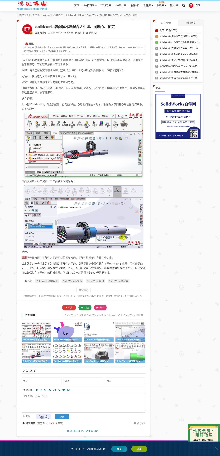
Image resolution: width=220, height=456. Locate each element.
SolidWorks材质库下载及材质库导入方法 (180, 42)
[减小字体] (87, 32)
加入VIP (174, 5)
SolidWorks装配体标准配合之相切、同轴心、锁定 (112, 15)
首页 (76, 5)
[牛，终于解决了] (59, 390)
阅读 (86, 307)
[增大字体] (95, 32)
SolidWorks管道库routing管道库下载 (178, 77)
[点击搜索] (183, 5)
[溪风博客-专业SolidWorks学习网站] (32, 5)
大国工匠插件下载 (168, 30)
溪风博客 (41, 32)
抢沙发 (80, 32)
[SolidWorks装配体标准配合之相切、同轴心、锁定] (83, 144)
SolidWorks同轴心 (72, 281)
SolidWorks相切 (95, 281)
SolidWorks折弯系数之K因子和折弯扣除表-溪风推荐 (185, 54)
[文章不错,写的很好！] (55, 390)
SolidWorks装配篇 (75, 15)
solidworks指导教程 (52, 15)
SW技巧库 (88, 5)
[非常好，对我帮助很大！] (64, 390)
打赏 (70, 307)
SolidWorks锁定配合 (47, 281)
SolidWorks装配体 (118, 281)
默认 (91, 32)
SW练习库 (105, 5)
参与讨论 (141, 423)
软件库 (147, 5)
